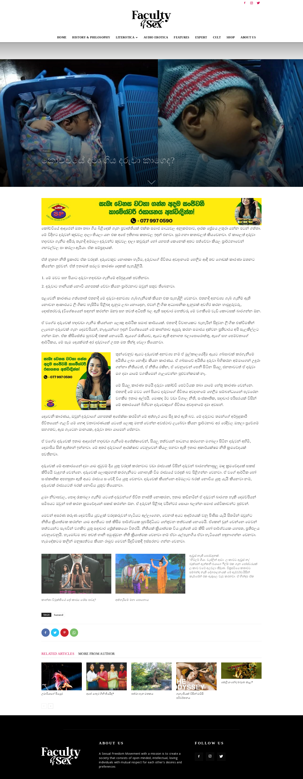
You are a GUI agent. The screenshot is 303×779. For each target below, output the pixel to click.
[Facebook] (245, 3)
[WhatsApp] (74, 632)
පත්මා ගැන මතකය (142, 694)
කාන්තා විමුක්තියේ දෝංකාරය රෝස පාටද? (68, 599)
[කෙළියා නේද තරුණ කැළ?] (241, 670)
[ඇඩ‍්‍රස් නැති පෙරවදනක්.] (226, 566)
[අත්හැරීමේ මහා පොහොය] (150, 574)
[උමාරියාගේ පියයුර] (61, 676)
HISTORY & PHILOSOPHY (91, 37)
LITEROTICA (125, 37)
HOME (61, 37)
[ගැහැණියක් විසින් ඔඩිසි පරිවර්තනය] (196, 676)
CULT (217, 37)
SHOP (231, 37)
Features (46, 151)
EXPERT (201, 37)
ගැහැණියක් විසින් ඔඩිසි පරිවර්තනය (189, 696)
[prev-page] (44, 706)
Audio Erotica (156, 37)
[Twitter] (258, 3)
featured (58, 615)
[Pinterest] (64, 632)
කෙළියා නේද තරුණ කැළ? (237, 682)
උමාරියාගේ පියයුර (52, 694)
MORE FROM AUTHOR (96, 654)
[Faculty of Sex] (151, 19)
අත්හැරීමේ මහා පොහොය (132, 599)
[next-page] (50, 706)
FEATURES (181, 37)
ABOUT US (248, 37)
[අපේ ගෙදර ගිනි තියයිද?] (106, 676)
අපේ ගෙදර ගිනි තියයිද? (100, 694)
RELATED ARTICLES (57, 654)
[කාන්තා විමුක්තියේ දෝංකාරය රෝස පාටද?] (76, 574)
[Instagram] (252, 3)
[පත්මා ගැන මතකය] (151, 676)
